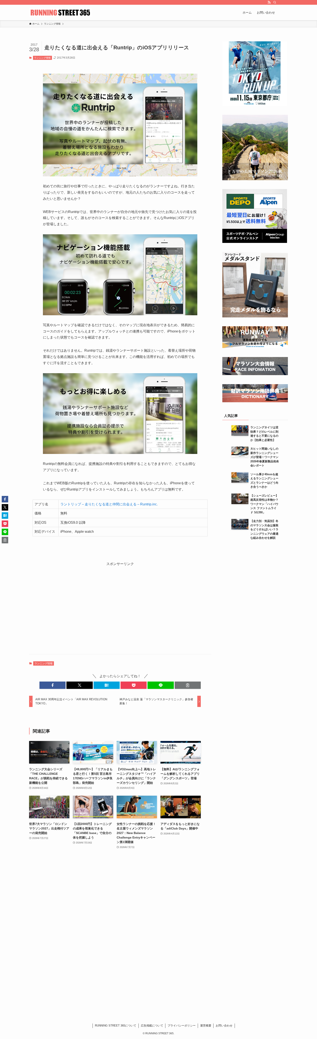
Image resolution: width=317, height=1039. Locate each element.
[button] (52, 685)
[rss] (269, 2)
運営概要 (205, 1025)
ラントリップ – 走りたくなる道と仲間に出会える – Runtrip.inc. (109, 504)
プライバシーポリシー (182, 1025)
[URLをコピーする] (188, 685)
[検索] (275, 2)
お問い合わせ (224, 1025)
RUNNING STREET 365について (115, 1025)
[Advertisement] (120, 610)
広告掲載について (152, 1025)
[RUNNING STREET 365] (60, 12)
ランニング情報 (42, 57)
